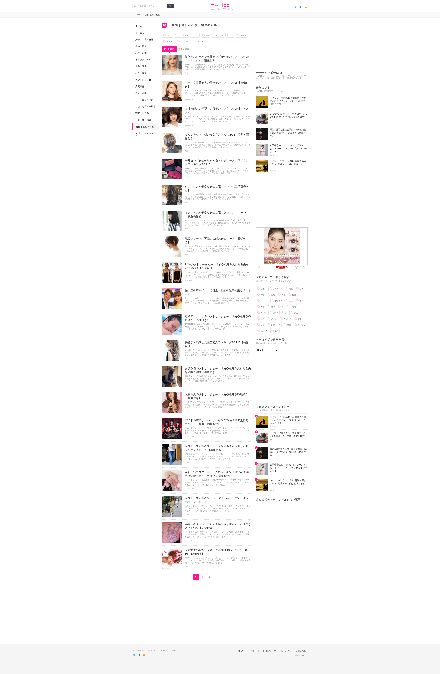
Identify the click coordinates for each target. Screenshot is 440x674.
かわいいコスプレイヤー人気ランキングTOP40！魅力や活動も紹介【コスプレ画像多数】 (217, 473)
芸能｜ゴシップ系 (144, 99)
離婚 (299, 319)
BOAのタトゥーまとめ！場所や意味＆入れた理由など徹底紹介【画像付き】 (217, 266)
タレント (219, 35)
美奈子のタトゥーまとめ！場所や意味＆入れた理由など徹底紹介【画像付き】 (218, 525)
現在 (291, 289)
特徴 (294, 295)
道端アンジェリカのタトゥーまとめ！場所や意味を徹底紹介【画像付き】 (218, 318)
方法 (291, 301)
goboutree (189, 99)
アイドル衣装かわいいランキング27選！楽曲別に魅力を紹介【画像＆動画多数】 (217, 421)
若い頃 (263, 313)
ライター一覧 (254, 651)
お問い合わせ (302, 651)
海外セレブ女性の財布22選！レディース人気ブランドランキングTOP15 (217, 162)
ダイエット (141, 32)
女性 (197, 35)
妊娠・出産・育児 (144, 39)
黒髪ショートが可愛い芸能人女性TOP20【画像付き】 (215, 240)
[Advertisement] (206, 609)
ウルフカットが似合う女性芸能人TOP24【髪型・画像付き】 (217, 136)
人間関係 (139, 86)
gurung (273, 107)
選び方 (276, 313)
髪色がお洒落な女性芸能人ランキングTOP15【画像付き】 (217, 344)
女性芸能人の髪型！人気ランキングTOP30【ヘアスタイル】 (217, 110)
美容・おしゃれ (143, 79)
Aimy (187, 73)
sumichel (188, 280)
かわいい (200, 41)
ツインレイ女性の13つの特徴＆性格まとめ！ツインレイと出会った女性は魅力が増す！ (288, 100)
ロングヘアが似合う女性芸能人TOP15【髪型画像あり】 (217, 188)
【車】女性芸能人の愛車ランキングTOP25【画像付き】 (217, 84)
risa (186, 151)
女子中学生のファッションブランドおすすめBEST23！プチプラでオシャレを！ (288, 148)
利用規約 (267, 651)
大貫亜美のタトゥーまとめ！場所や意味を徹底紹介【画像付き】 (216, 396)
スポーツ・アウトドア (145, 134)
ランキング (183, 35)
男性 (277, 331)
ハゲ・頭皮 (141, 73)
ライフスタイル (143, 59)
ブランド (170, 41)
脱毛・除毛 (141, 66)
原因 (301, 289)
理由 (289, 325)
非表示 (243, 35)
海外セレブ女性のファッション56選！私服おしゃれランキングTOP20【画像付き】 (217, 447)
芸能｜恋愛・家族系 (145, 106)
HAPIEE (220, 4)
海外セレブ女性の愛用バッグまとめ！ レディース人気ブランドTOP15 (217, 499)
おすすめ (278, 301)
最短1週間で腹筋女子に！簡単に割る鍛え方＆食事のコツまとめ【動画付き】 (288, 132)
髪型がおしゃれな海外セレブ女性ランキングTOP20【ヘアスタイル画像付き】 (217, 58)
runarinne (189, 436)
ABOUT (241, 651)
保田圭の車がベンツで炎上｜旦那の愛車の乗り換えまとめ (218, 292)
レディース (185, 41)
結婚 (273, 295)
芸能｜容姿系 (142, 113)
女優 (207, 35)
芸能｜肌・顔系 (143, 119)
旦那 (262, 325)
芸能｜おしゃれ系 (145, 126)
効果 (262, 319)
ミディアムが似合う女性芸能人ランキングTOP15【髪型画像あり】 (215, 214)
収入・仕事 (141, 93)
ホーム (138, 26)
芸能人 (169, 35)
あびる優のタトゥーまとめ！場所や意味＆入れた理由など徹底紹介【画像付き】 (218, 370)
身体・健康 (141, 46)
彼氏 (296, 313)
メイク (274, 319)
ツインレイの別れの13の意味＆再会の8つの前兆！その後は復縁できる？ (288, 163)
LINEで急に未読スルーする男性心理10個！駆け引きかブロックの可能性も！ (288, 116)
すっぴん (301, 325)
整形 (273, 307)
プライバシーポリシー (283, 651)
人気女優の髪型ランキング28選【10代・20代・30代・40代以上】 (216, 551)
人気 (232, 35)
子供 (301, 301)
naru (272, 123)
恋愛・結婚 (141, 52)
